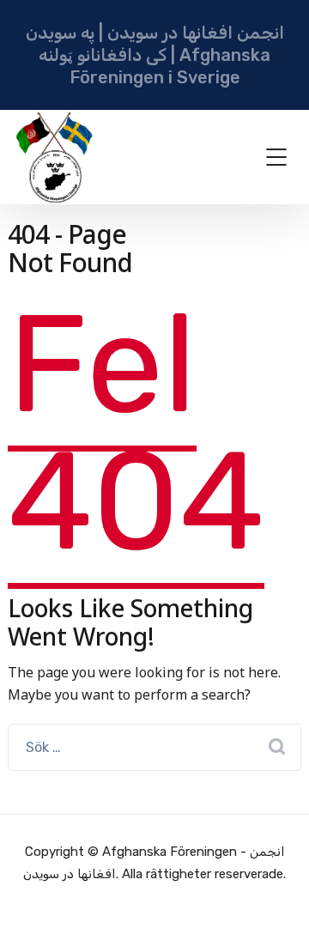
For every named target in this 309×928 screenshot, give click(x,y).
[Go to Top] (275, 889)
